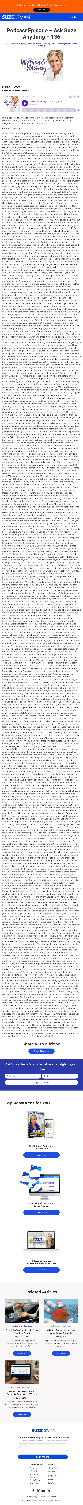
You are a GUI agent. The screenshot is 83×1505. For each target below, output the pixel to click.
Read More (22, 1353)
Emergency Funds (24, 44)
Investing (46, 44)
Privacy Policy (31, 1497)
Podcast (52, 1476)
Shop (50, 1480)
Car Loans (10, 44)
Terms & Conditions (48, 1497)
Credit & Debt (26, 1326)
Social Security (66, 1326)
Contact (51, 1471)
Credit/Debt (35, 1480)
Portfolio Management (61, 44)
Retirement (55, 1326)
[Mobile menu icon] (79, 17)
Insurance (37, 44)
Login (51, 1483)
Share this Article (41, 1051)
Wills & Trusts (35, 1471)
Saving (32, 1477)
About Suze (53, 1468)
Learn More (42, 10)
